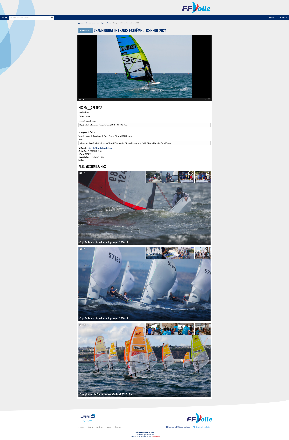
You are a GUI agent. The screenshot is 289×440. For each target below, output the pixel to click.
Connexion (271, 17)
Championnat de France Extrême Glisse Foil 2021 (130, 31)
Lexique (109, 427)
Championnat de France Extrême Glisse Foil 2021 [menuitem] (126, 23)
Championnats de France (92, 23)
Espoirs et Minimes (106, 23)
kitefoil (94, 148)
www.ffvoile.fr (156, 437)
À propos (81, 427)
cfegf (90, 148)
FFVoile (196, 7)
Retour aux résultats (86, 30)
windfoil (100, 148)
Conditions (99, 427)
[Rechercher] (52, 17)
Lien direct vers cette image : (87, 121)
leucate (110, 148)
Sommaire (118, 427)
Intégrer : (81, 139)
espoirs (105, 148)
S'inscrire (283, 17)
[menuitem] (81, 23)
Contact (90, 427)
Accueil (82, 23)
